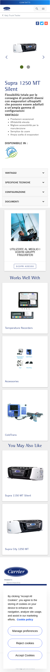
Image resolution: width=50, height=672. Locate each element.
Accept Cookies (25, 655)
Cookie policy (25, 619)
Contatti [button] (25, 2)
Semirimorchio (13, 582)
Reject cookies (25, 643)
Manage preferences (25, 630)
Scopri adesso (25, 266)
